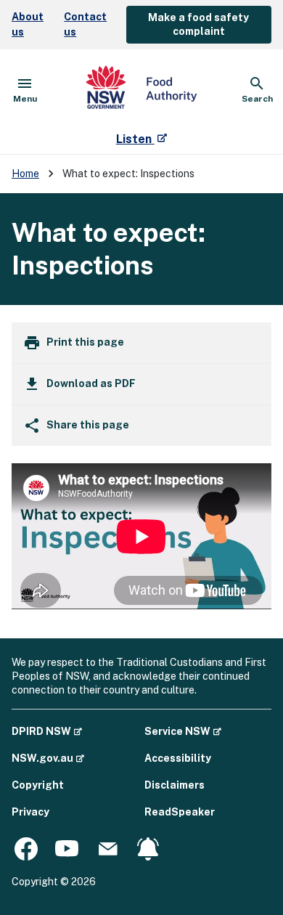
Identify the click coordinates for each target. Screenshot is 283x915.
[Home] (141, 90)
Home (25, 173)
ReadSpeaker (179, 812)
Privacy (30, 812)
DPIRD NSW (47, 731)
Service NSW (182, 731)
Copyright (38, 785)
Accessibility (177, 758)
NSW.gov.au (48, 758)
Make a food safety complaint (198, 24)
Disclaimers (174, 785)
